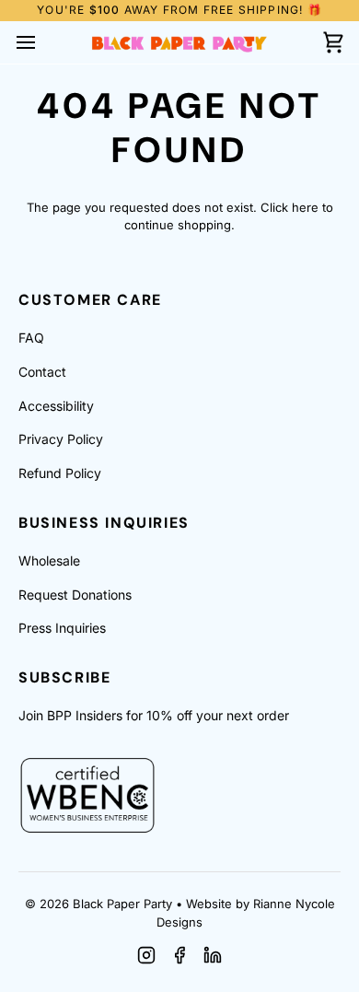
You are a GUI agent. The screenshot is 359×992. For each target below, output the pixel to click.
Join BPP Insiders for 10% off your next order (153, 715)
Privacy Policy (60, 439)
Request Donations (75, 594)
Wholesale (49, 560)
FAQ (31, 337)
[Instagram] (146, 955)
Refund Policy (59, 473)
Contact (42, 371)
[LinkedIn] (212, 955)
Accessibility (56, 406)
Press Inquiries (62, 628)
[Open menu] (42, 42)
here (305, 207)
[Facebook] (179, 955)
